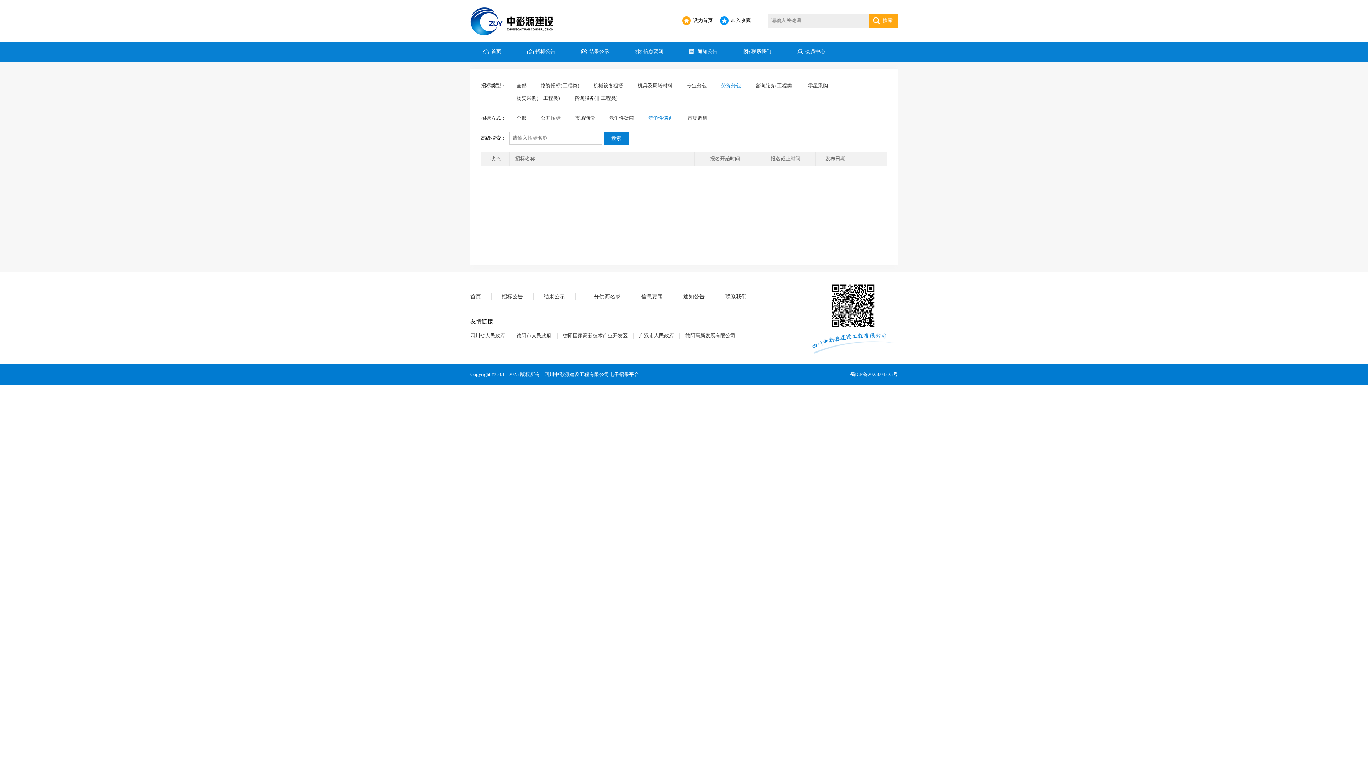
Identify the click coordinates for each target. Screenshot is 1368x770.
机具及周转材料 (655, 85)
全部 (522, 85)
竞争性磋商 (621, 118)
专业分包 (697, 85)
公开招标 (551, 118)
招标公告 (545, 51)
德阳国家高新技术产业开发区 (595, 335)
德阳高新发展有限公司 (710, 335)
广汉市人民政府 (656, 335)
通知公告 (707, 51)
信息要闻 (653, 51)
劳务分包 (731, 85)
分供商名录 (607, 296)
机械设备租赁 (608, 85)
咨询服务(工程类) (774, 85)
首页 (496, 51)
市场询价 (585, 118)
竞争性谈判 (660, 118)
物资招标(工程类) (560, 85)
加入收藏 (741, 20)
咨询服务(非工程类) (596, 98)
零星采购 (818, 85)
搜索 (888, 20)
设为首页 (703, 20)
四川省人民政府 (487, 335)
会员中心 (815, 51)
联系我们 (761, 51)
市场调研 (698, 118)
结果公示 (599, 51)
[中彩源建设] (515, 21)
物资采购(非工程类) (538, 98)
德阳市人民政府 (534, 335)
